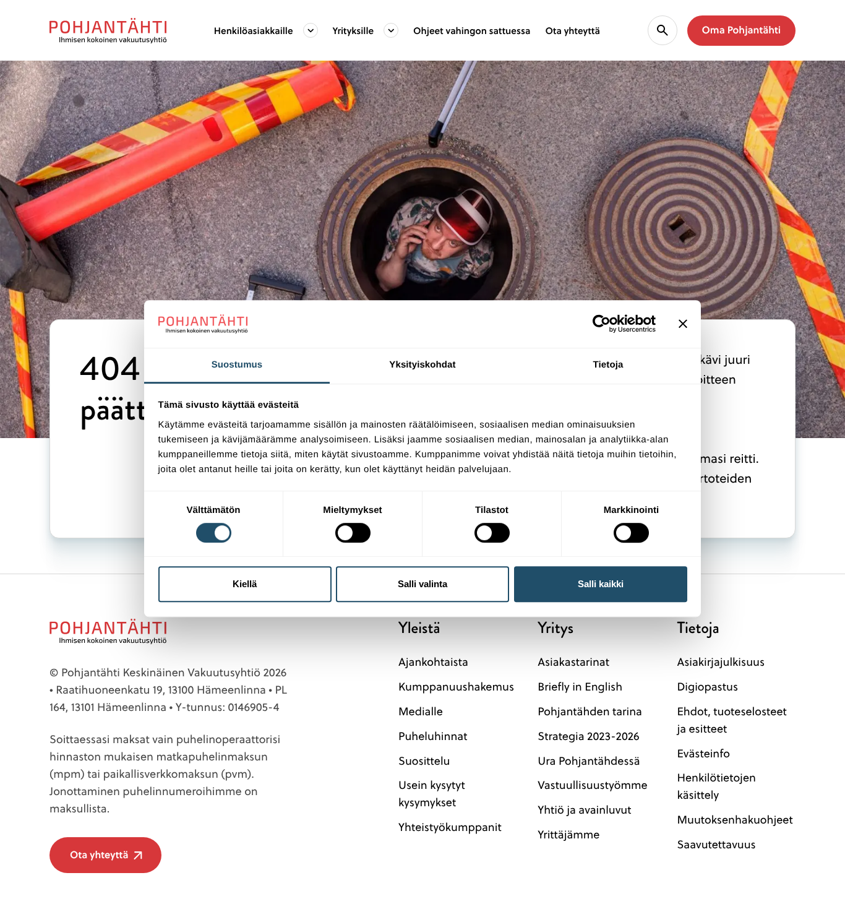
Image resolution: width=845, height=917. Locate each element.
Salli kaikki (601, 584)
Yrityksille (353, 30)
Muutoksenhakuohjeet (734, 819)
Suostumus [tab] (237, 364)
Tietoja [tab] (608, 364)
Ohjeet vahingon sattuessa (471, 30)
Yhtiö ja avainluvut (584, 809)
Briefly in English (580, 686)
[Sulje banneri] (683, 324)
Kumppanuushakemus (456, 686)
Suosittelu (424, 760)
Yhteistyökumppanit (450, 827)
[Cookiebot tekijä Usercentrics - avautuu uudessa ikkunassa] (601, 324)
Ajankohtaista (433, 661)
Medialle (420, 711)
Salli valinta (422, 584)
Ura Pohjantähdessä (589, 760)
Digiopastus (707, 686)
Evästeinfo (703, 753)
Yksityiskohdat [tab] (422, 364)
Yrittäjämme (568, 834)
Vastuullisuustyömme (592, 785)
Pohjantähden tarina (590, 711)
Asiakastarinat (573, 661)
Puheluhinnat (432, 736)
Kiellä (245, 584)
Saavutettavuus (716, 844)
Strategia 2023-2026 (588, 736)
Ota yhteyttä (572, 30)
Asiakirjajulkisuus (721, 661)
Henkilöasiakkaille (253, 30)
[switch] (353, 529)
